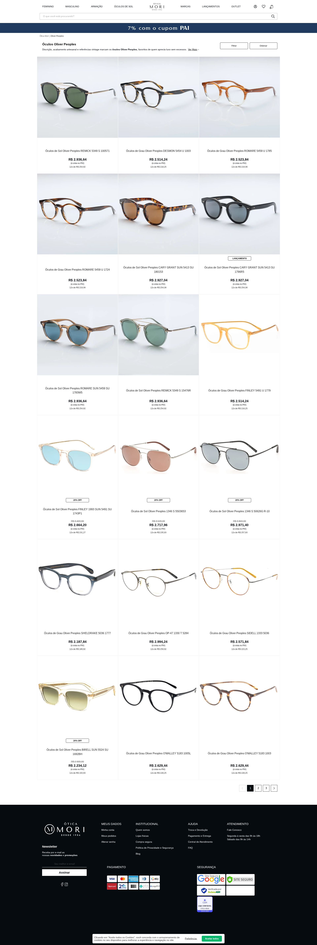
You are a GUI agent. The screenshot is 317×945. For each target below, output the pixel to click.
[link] (123, 6)
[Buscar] (273, 16)
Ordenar (263, 46)
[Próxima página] (274, 788)
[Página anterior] (242, 788)
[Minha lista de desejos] (263, 6)
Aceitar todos (212, 938)
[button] (255, 6)
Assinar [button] (64, 872)
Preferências (191, 938)
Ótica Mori (44, 36)
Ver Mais (192, 49)
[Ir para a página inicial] (157, 6)
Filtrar (234, 46)
